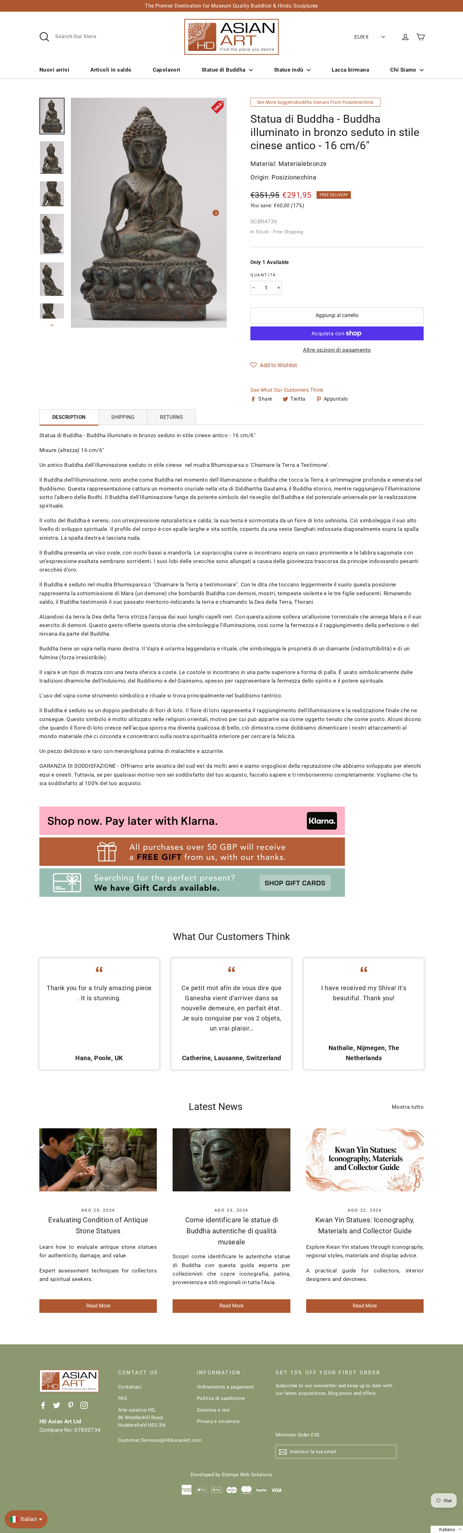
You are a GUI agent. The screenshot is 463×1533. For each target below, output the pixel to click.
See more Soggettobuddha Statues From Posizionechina (315, 102)
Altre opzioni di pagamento (337, 350)
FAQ (122, 1398)
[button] (273, 365)
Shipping (122, 417)
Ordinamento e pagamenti (225, 1387)
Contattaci (129, 1387)
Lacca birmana (350, 70)
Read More (98, 1306)
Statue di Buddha (224, 70)
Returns (171, 417)
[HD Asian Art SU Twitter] (56, 1405)
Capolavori (166, 70)
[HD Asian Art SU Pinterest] (70, 1405)
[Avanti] (216, 213)
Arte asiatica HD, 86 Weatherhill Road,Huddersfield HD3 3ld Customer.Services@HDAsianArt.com (152, 1425)
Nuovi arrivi (54, 70)
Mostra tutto (408, 1107)
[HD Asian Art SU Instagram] (84, 1405)
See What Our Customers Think (286, 390)
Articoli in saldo (110, 70)
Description (69, 417)
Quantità (263, 275)
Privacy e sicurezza (218, 1421)
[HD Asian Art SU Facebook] (43, 1405)
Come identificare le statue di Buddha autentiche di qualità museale (231, 1231)
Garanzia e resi (213, 1410)
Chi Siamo (403, 70)
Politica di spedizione (221, 1398)
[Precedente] (82, 213)
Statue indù (289, 70)
